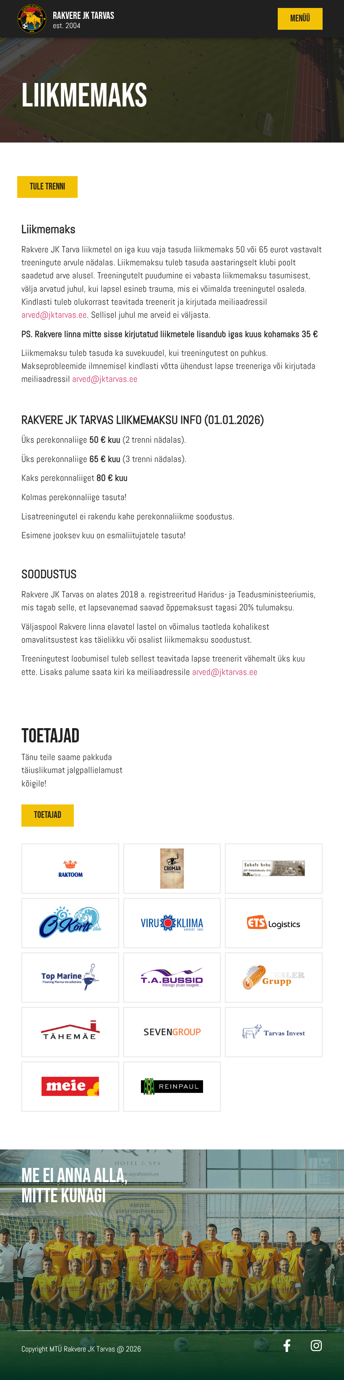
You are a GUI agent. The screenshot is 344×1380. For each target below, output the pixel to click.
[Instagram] (316, 1345)
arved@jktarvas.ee (54, 314)
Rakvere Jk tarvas (83, 16)
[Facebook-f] (287, 1345)
